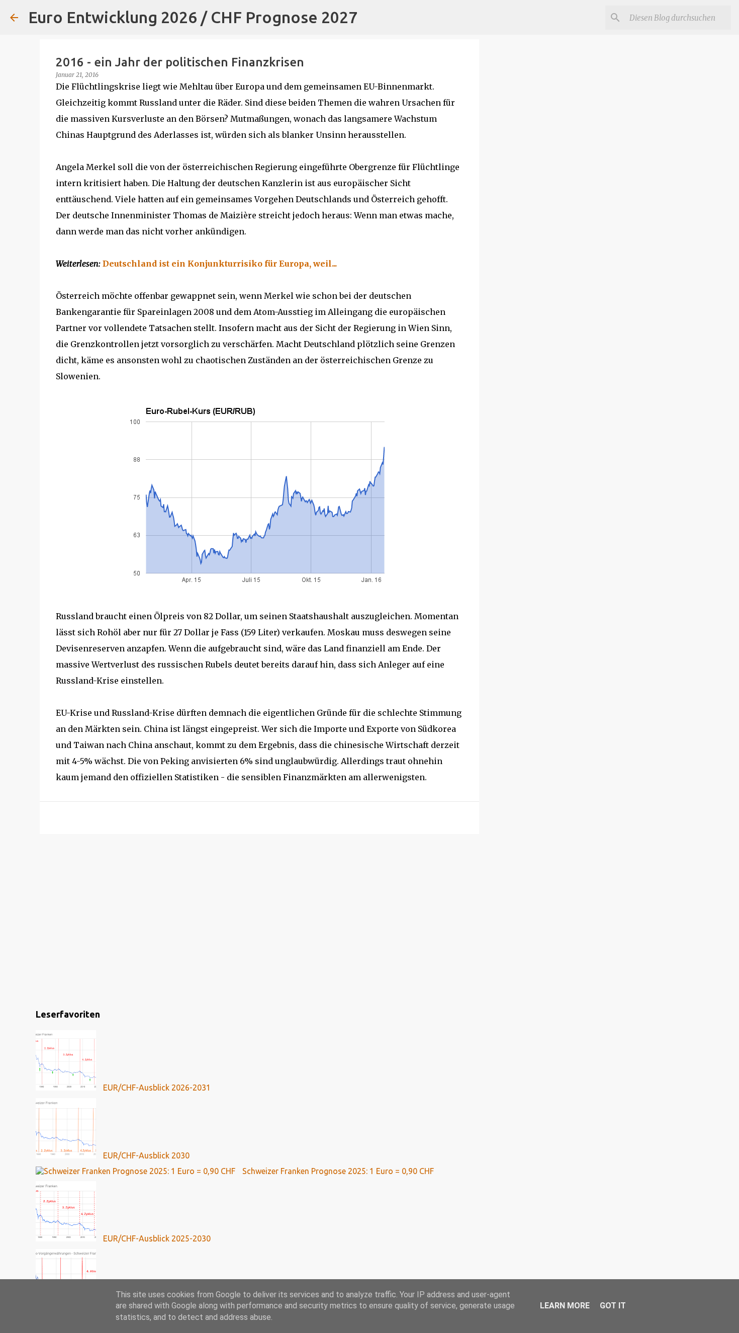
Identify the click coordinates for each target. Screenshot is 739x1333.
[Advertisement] (259, 919)
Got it (613, 1305)
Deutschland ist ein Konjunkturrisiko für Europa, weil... (220, 264)
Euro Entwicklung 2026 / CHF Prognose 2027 (192, 17)
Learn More (565, 1305)
